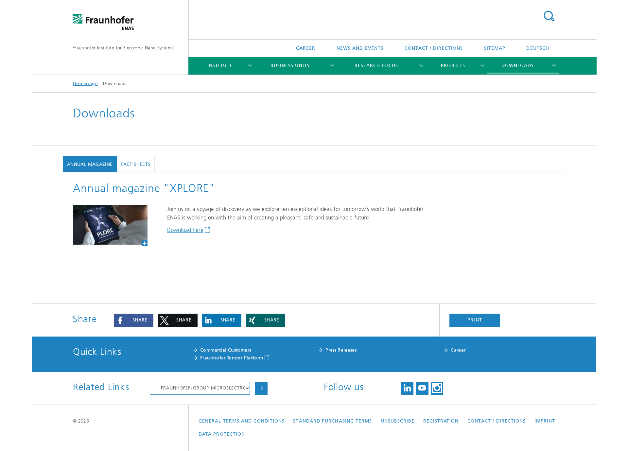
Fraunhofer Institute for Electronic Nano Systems (123, 48)
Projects (453, 65)
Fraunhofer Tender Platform (231, 358)
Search (549, 16)
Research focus (376, 65)
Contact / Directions (434, 48)
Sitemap (495, 48)
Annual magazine (90, 164)
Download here (185, 230)
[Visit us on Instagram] (437, 388)
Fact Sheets (135, 164)
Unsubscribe (398, 421)
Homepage (85, 83)
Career (305, 48)
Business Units (290, 65)
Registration (441, 421)
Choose (261, 388)
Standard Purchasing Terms (332, 421)
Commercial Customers (225, 350)
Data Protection (222, 434)
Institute (220, 65)
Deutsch (537, 48)
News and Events (360, 48)
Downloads (517, 65)
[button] (133, 320)
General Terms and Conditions (242, 421)
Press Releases (341, 350)
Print (474, 320)
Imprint (544, 421)
